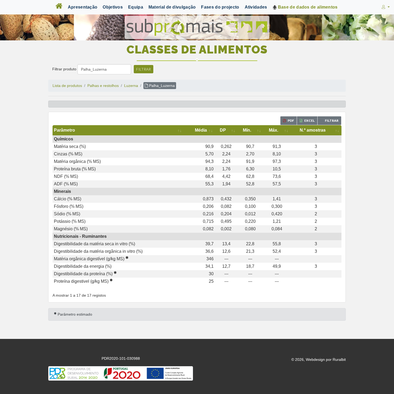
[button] (385, 7)
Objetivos (113, 7)
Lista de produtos (67, 85)
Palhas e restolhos (103, 85)
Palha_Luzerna (161, 85)
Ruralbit (339, 359)
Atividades (256, 7)
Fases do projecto (220, 7)
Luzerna (131, 85)
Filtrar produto (64, 69)
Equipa (135, 7)
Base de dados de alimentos (307, 7)
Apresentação (83, 7)
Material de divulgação (172, 7)
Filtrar (143, 69)
